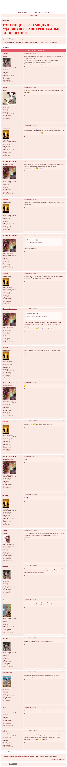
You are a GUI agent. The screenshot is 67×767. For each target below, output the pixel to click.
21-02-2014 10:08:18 (33, 671)
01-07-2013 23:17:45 (33, 346)
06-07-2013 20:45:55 (33, 565)
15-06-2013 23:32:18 (33, 53)
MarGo (5, 708)
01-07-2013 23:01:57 (33, 199)
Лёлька (5, 600)
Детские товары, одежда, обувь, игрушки (26, 42)
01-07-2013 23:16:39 (33, 308)
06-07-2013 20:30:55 (33, 530)
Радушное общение (9, 42)
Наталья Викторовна (10, 161)
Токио (5, 87)
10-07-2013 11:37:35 (33, 599)
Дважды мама (7, 672)
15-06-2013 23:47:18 (33, 87)
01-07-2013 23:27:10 (33, 456)
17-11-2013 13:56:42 (33, 637)
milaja (5, 731)
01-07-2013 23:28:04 (33, 494)
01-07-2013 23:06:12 (33, 234)
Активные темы (33, 15)
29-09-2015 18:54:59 (33, 730)
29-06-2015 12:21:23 (33, 707)
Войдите (12, 39)
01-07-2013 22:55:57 (33, 161)
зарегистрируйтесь (21, 39)
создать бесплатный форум (57, 759)
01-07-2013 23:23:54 (33, 420)
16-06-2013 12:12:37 (33, 125)
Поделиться (26, 53)
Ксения (5, 530)
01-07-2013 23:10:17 (33, 273)
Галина (5, 53)
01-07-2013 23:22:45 (33, 382)
